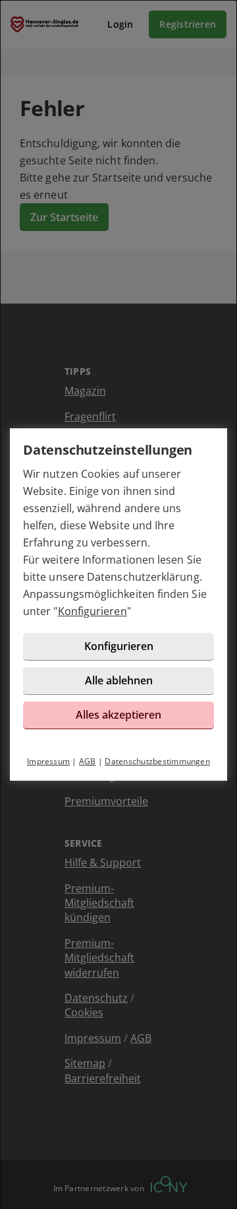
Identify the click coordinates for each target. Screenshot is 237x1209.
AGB (87, 761)
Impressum (48, 761)
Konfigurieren (92, 611)
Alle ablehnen (119, 680)
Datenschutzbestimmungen (157, 761)
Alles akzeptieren (118, 714)
